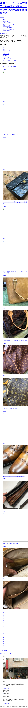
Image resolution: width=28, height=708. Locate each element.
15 (3, 630)
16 (3, 631)
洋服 (4, 49)
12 (3, 626)
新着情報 (5, 21)
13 (3, 627)
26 (3, 645)
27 (3, 646)
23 (3, 641)
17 (3, 633)
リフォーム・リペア (8, 27)
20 (3, 637)
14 (3, 629)
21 (3, 638)
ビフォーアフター (8, 22)
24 (3, 642)
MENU (2, 17)
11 (3, 624)
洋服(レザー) (6, 50)
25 (3, 643)
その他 (5, 55)
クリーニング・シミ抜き (9, 60)
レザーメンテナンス (8, 29)
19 (3, 635)
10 (3, 623)
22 (3, 639)
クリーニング (6, 26)
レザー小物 (6, 54)
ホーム (5, 19)
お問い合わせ (6, 30)
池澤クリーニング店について (11, 24)
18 (3, 634)
